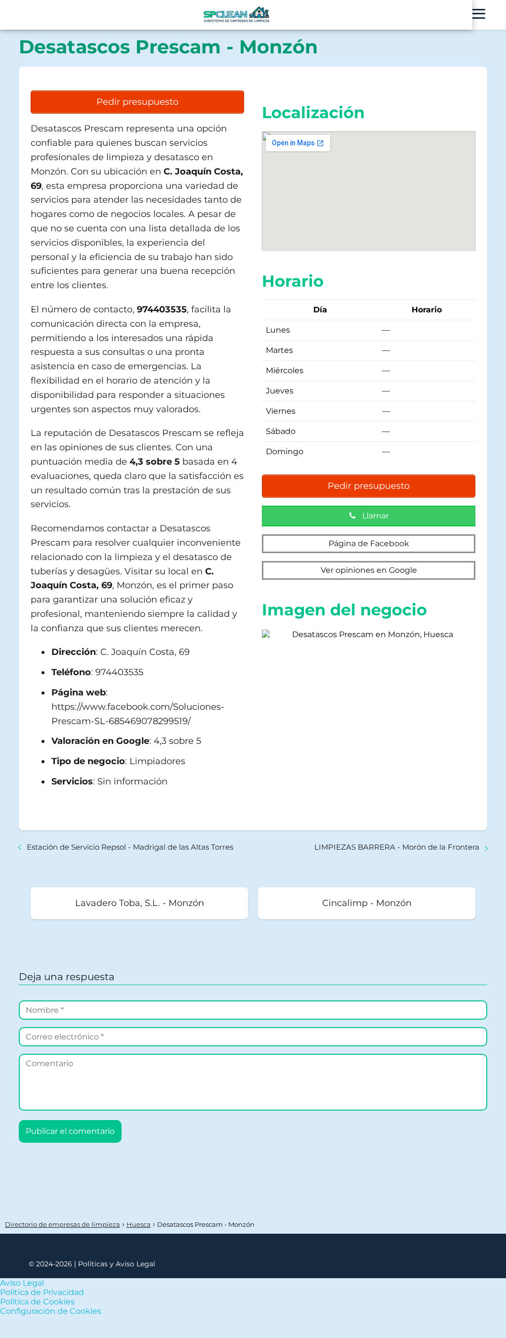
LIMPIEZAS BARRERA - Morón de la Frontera (396, 847)
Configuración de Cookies (50, 1311)
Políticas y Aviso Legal (116, 1263)
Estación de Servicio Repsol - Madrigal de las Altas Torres (130, 847)
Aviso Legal (22, 1283)
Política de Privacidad (42, 1292)
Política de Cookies (37, 1301)
